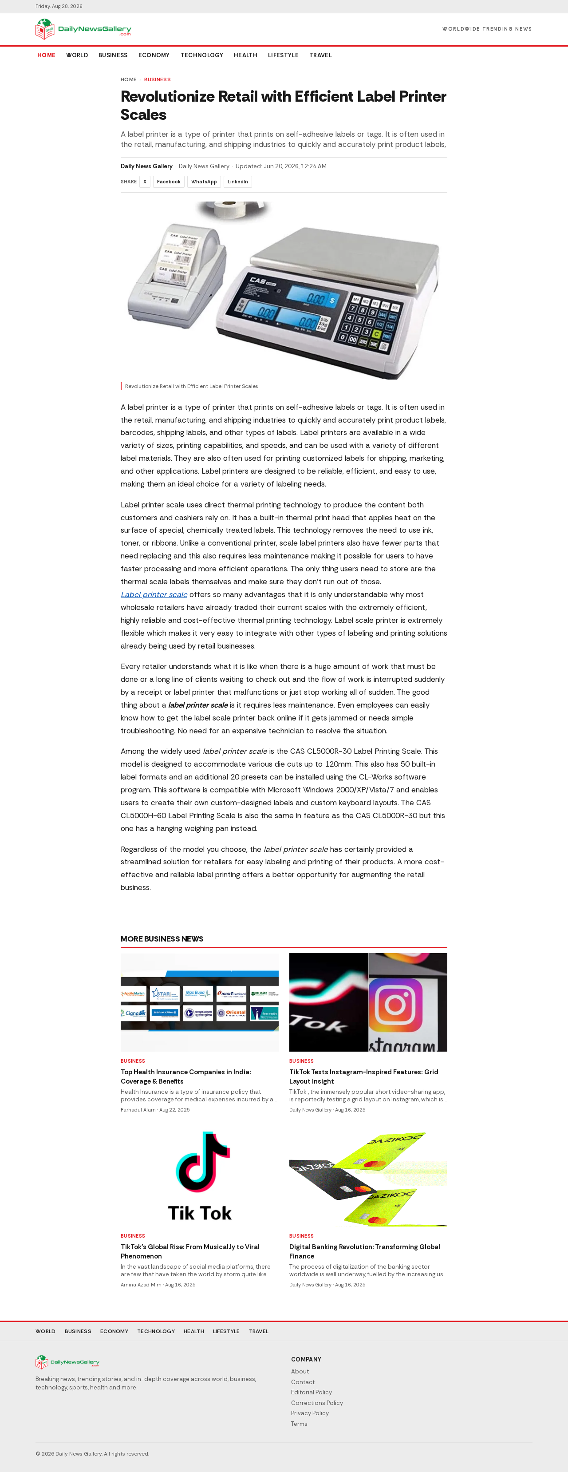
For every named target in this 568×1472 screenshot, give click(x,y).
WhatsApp (204, 181)
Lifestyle (283, 55)
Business (113, 55)
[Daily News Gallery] (83, 29)
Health (245, 55)
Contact (303, 1382)
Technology (202, 55)
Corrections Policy (317, 1403)
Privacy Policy (310, 1413)
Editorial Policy (311, 1392)
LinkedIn (238, 181)
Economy (154, 55)
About (300, 1371)
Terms (299, 1424)
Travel (320, 55)
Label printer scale (154, 594)
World (77, 55)
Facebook (169, 181)
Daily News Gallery (147, 166)
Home (46, 55)
